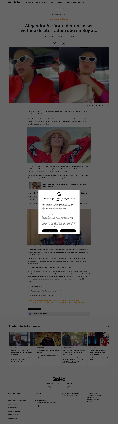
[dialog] (59, 212)
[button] (59, 212)
